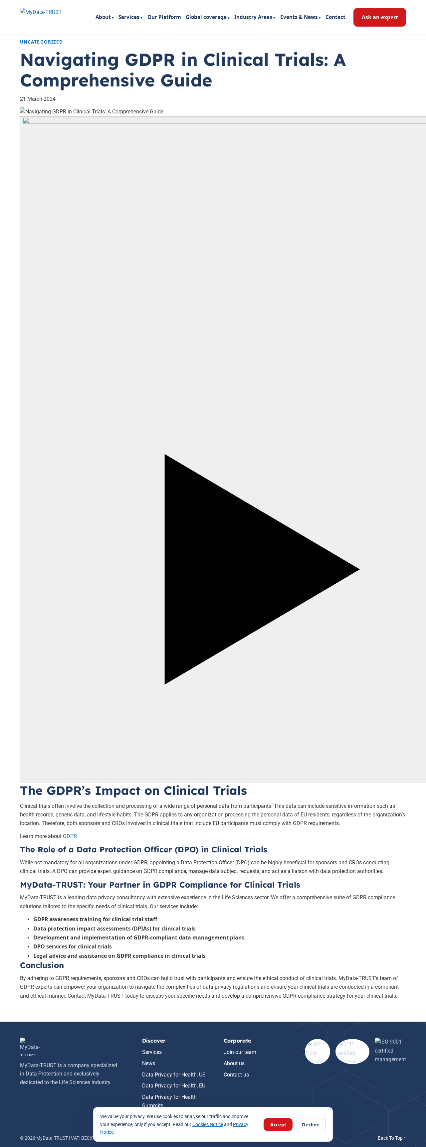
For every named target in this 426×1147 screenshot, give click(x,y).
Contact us (236, 1075)
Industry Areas (253, 17)
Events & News (299, 17)
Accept (278, 1124)
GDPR (70, 836)
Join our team (240, 1052)
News (148, 1063)
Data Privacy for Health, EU (173, 1085)
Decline (311, 1124)
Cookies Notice (207, 1124)
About (103, 17)
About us (234, 1063)
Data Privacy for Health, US (174, 1075)
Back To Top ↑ (392, 1138)
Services (128, 17)
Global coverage (206, 17)
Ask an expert (380, 17)
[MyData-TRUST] (50, 17)
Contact (335, 17)
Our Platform (164, 17)
